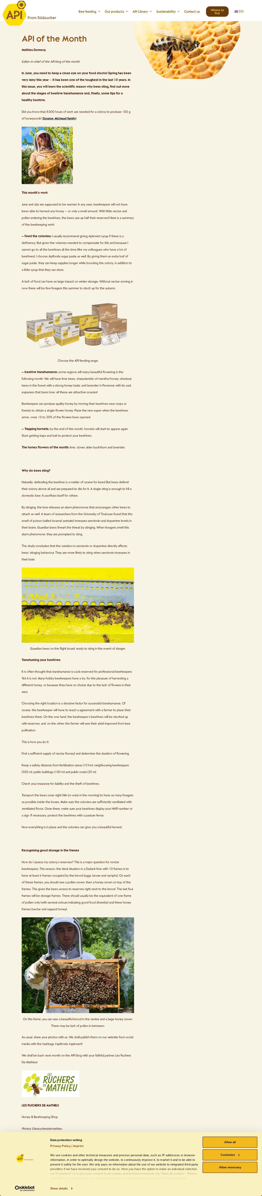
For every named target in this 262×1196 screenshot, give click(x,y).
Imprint (78, 1146)
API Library (140, 11)
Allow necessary (230, 1167)
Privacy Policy (60, 1146)
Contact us (192, 11)
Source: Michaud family (59, 118)
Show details (59, 1188)
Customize (228, 1154)
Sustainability (166, 11)
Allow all (230, 1142)
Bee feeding (87, 11)
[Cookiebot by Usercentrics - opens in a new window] (25, 1188)
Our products (114, 11)
